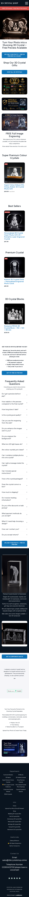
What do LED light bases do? (12, 444)
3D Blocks (20, 774)
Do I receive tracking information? (9, 499)
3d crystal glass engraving (14, 887)
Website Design (10, 895)
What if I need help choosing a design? (12, 522)
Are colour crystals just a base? (13, 450)
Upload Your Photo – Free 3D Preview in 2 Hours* (14, 55)
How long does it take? (10, 409)
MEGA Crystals (8, 794)
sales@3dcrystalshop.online (14, 860)
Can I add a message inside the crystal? (13, 464)
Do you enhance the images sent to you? (12, 429)
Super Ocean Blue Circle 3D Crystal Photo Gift (14, 186)
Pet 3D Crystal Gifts (14, 816)
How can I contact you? (10, 529)
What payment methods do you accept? (12, 514)
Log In (20, 2)
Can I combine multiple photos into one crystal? (13, 456)
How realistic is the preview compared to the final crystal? (12, 403)
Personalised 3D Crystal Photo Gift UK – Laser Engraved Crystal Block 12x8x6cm (13, 236)
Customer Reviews (8, 774)
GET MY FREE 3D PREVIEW (15, 373)
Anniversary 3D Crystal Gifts (14, 819)
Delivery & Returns (14, 840)
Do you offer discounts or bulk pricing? (13, 507)
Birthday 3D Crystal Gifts (14, 824)
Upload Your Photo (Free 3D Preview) (14, 808)
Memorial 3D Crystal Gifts (14, 821)
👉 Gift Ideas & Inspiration (14, 843)
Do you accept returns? (10, 535)
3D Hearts (8, 777)
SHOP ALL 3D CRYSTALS (14, 72)
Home (14, 806)
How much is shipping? (10, 492)
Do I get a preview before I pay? (11, 395)
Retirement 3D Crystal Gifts (14, 829)
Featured (7, 212)
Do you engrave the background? (9, 437)
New (6, 164)
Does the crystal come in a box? (11, 485)
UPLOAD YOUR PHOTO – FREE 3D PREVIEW (14, 543)
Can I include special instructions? (9, 472)
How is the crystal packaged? (12, 479)
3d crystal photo (14, 891)
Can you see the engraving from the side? (11, 422)
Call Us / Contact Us (14, 846)
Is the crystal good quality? (11, 415)
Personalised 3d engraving (14, 889)
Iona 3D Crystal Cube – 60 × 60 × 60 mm (14, 327)
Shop (14, 811)
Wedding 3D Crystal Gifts (14, 813)
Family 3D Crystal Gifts (14, 827)
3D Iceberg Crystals (21, 777)
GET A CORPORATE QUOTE (14, 656)
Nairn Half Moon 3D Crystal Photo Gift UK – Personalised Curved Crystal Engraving (13, 282)
